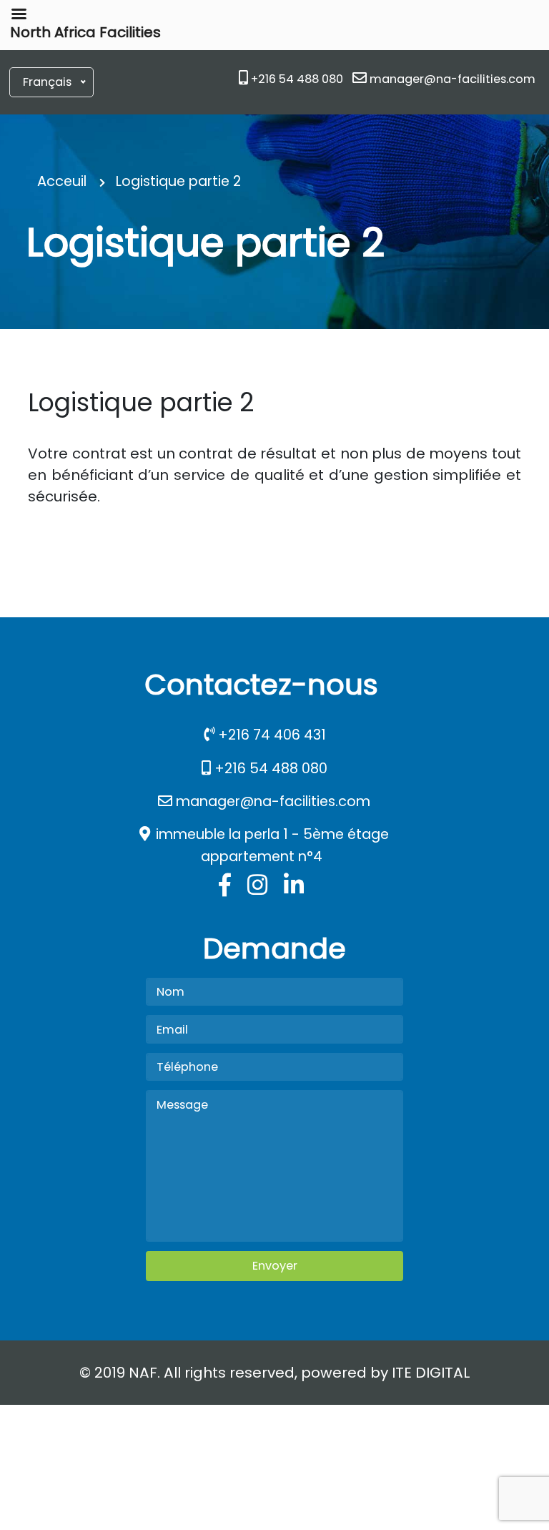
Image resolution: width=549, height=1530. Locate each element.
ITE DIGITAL (431, 1373)
